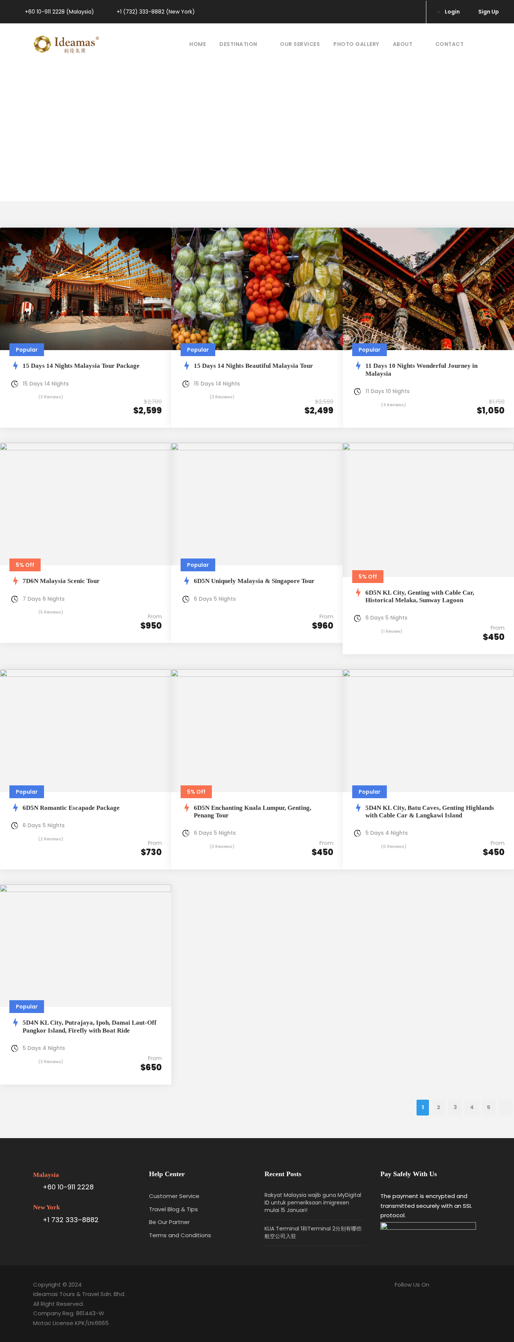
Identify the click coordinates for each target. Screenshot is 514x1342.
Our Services (300, 44)
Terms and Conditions (180, 1235)
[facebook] (400, 11)
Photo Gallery (356, 44)
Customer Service (174, 1196)
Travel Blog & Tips (173, 1209)
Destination (238, 44)
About (403, 44)
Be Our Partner (169, 1222)
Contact (449, 44)
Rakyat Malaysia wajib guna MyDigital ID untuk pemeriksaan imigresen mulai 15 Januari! (313, 1202)
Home (197, 44)
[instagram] (412, 11)
